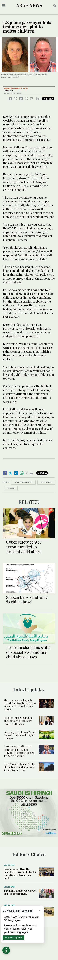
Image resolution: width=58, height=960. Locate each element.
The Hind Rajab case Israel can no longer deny (20, 892)
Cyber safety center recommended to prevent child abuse (24, 546)
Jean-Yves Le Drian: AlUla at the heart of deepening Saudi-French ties (19, 767)
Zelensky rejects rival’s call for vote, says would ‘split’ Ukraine (20, 735)
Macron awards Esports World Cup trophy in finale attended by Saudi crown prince (20, 704)
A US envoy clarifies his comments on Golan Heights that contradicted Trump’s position (19, 751)
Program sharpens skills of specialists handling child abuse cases (28, 652)
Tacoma (11, 488)
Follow (49, 98)
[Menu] (3, 5)
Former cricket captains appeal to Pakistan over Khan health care (18, 721)
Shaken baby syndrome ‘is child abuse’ (27, 599)
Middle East (9, 865)
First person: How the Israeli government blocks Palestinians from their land (20, 873)
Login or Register (13, 937)
